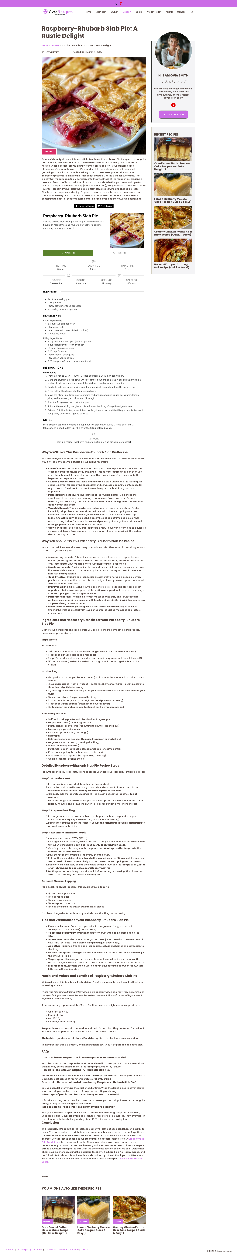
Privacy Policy (153, 11)
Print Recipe (106, 206)
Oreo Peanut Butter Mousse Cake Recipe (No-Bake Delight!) (55, 1230)
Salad (139, 11)
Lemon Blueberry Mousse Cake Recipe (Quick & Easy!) (93, 1230)
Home (88, 11)
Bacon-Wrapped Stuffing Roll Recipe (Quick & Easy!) (171, 266)
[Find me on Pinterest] (173, 105)
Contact (182, 11)
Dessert (127, 11)
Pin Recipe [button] (121, 253)
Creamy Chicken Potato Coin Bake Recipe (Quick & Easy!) (129, 1230)
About (169, 11)
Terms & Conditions (69, 1249)
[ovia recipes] (59, 12)
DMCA (85, 1249)
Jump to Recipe (86, 206)
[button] (192, 12)
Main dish (101, 11)
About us (10, 1249)
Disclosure (51, 1249)
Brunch (114, 11)
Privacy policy (24, 1249)
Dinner (118, 1221)
